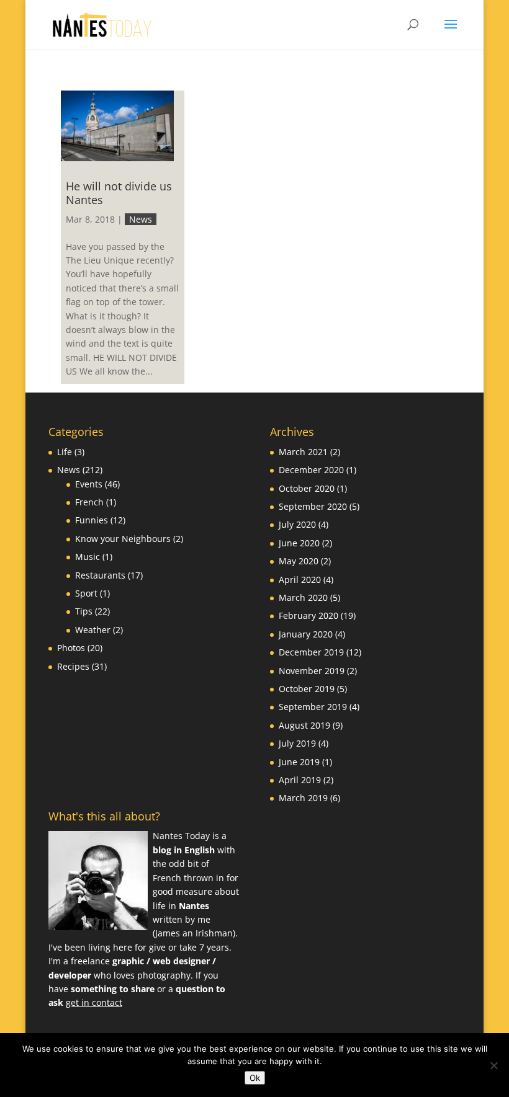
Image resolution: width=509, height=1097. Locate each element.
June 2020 (299, 543)
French (89, 502)
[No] (493, 1065)
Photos (71, 648)
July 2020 (297, 524)
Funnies (91, 520)
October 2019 (307, 689)
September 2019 (313, 707)
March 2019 (303, 798)
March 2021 (303, 452)
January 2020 (306, 634)
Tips (83, 611)
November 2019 (312, 671)
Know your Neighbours (123, 538)
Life (64, 452)
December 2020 (311, 470)
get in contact (94, 1002)
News (140, 219)
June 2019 (299, 762)
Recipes (73, 666)
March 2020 (303, 597)
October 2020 (307, 488)
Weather (92, 630)
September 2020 (313, 506)
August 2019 (304, 725)
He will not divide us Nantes (119, 193)
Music (87, 556)
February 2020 (308, 615)
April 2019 (300, 780)
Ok (255, 1078)
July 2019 (297, 743)
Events (88, 484)
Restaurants (100, 575)
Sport (86, 593)
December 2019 (311, 652)
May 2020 (298, 561)
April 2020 (300, 579)
